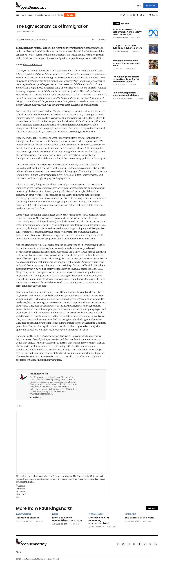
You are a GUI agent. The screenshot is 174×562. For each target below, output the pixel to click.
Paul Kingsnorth (26, 31)
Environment (130, 514)
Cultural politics (23, 514)
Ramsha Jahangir (121, 37)
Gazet (56, 559)
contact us (72, 479)
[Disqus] (61, 442)
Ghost (50, 559)
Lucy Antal (119, 69)
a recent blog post (93, 54)
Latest (116, 23)
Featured (125, 23)
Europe (55, 514)
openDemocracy (121, 51)
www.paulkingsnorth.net (41, 394)
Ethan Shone (120, 85)
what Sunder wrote (32, 64)
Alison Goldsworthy (123, 98)
